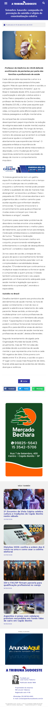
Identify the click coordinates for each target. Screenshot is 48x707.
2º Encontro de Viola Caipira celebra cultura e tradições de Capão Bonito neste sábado (23, 513)
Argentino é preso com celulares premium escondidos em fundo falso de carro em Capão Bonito (24, 618)
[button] (5, 3)
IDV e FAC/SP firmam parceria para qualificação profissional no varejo (23, 583)
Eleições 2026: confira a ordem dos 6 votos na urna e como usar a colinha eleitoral (24, 549)
